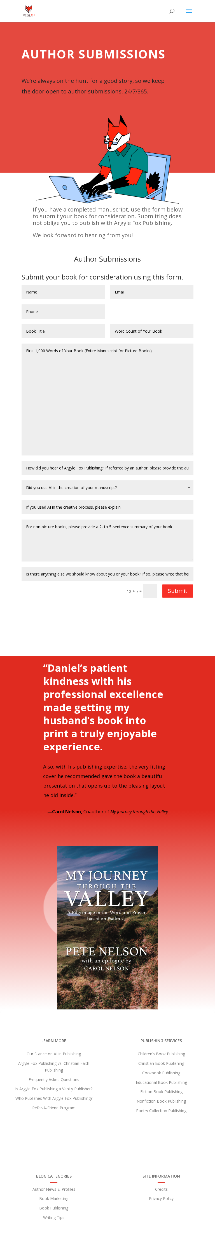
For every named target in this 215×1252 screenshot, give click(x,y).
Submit (177, 591)
